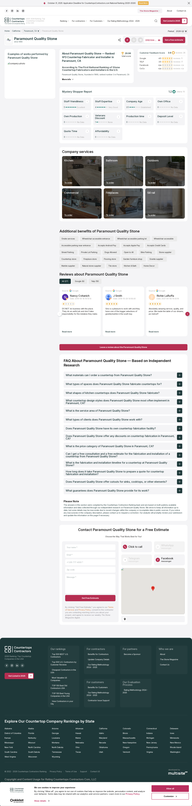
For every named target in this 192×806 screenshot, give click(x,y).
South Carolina (11, 752)
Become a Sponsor (132, 654)
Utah (101, 752)
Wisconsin (32, 757)
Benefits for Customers (98, 687)
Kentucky (32, 738)
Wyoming (56, 757)
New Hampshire (129, 742)
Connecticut (151, 728)
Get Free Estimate (90, 598)
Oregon (126, 747)
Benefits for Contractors (98, 654)
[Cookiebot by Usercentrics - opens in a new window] (16, 801)
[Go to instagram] (12, 11)
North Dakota (57, 747)
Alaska (31, 728)
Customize (169, 796)
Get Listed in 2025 (171, 21)
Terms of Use (71, 771)
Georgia (55, 733)
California (103, 728)
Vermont (126, 752)
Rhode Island (175, 747)
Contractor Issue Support (98, 700)
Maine (78, 738)
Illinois (125, 733)
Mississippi (9, 742)
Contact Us (181, 11)
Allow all (170, 788)
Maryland (103, 738)
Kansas (8, 738)
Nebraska (79, 742)
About (169, 11)
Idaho (101, 733)
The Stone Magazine (149, 11)
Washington (175, 752)
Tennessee (57, 752)
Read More (143, 3)
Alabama (8, 728)
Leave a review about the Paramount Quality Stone (123, 347)
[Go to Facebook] (127, 40)
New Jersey (151, 742)
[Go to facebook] (7, 11)
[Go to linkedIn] (18, 11)
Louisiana (56, 738)
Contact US (95, 771)
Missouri (31, 742)
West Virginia (10, 757)
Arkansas (79, 728)
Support (83, 771)
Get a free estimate (174, 40)
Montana (55, 742)
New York (9, 747)
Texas (78, 752)
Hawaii (78, 733)
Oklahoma (103, 747)
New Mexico (175, 742)
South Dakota (34, 752)
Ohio (77, 747)
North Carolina (34, 747)
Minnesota (174, 738)
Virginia (149, 752)
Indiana (149, 733)
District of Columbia (13, 733)
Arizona (55, 728)
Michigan (150, 738)
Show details (40, 801)
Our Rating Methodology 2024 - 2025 (123, 21)
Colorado (127, 728)
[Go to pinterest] (23, 11)
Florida (31, 733)
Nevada (102, 742)
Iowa (172, 733)
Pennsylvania (152, 747)
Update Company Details (98, 659)
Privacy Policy (84, 610)
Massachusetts (129, 738)
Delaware (174, 728)
